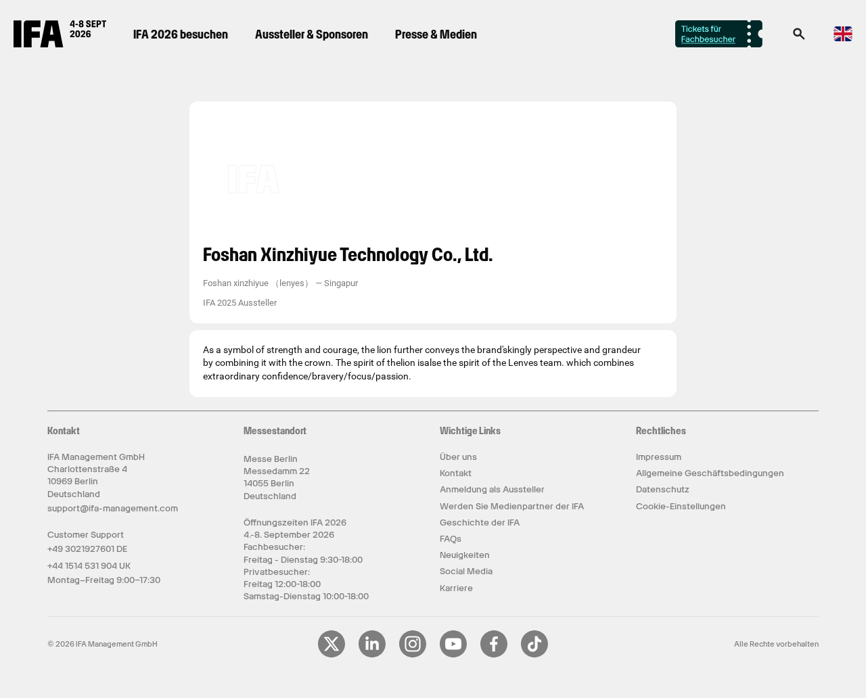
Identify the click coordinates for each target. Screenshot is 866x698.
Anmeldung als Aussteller (492, 489)
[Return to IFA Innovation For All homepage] (60, 44)
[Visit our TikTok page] (534, 654)
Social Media (466, 571)
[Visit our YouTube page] (453, 654)
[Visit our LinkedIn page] (372, 654)
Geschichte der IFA (480, 522)
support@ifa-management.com (112, 508)
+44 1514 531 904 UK (89, 566)
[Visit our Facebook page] (493, 654)
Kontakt (456, 473)
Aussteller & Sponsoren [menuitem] (311, 34)
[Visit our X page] (331, 654)
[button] (799, 37)
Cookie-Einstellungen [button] (681, 506)
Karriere (456, 588)
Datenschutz (662, 489)
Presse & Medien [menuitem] (436, 34)
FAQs (450, 539)
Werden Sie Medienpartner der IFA (512, 506)
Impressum (658, 457)
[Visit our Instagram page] (412, 654)
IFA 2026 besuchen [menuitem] (180, 34)
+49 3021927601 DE (87, 549)
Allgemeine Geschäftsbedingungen (710, 473)
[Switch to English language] (843, 39)
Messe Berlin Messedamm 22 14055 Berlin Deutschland (277, 477)
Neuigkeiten (465, 555)
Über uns (458, 457)
